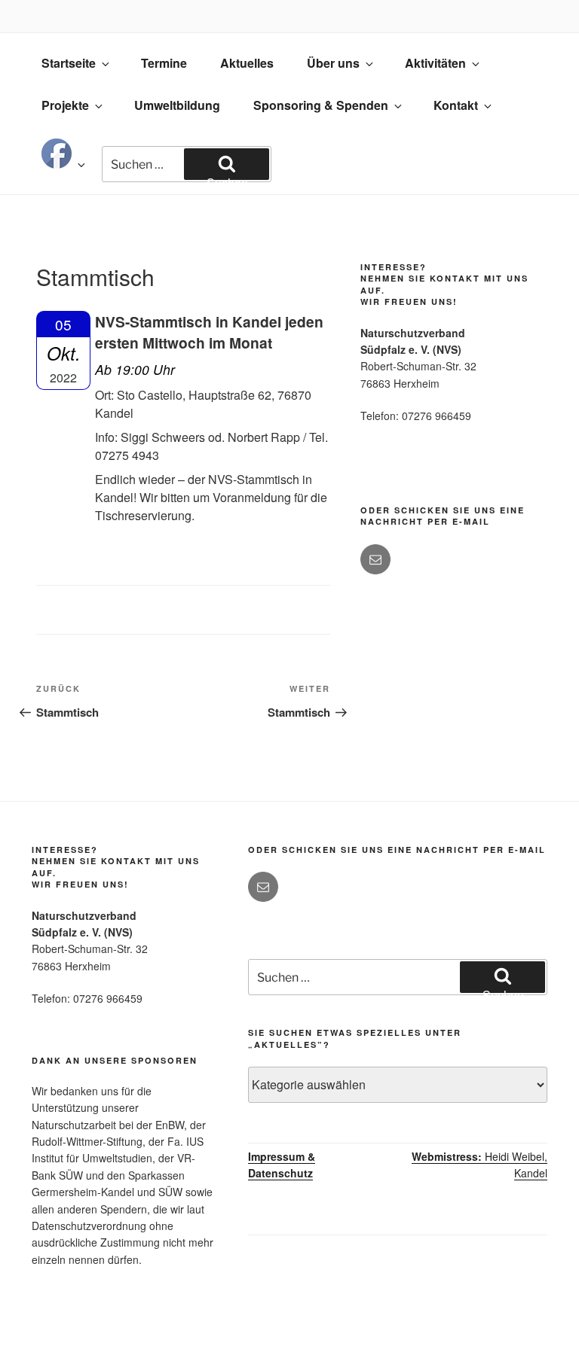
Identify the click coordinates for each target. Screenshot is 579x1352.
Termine (164, 63)
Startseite (68, 63)
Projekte (65, 105)
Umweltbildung (177, 105)
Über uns (333, 63)
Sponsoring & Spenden (320, 105)
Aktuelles (247, 63)
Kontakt (455, 105)
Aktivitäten (435, 63)
